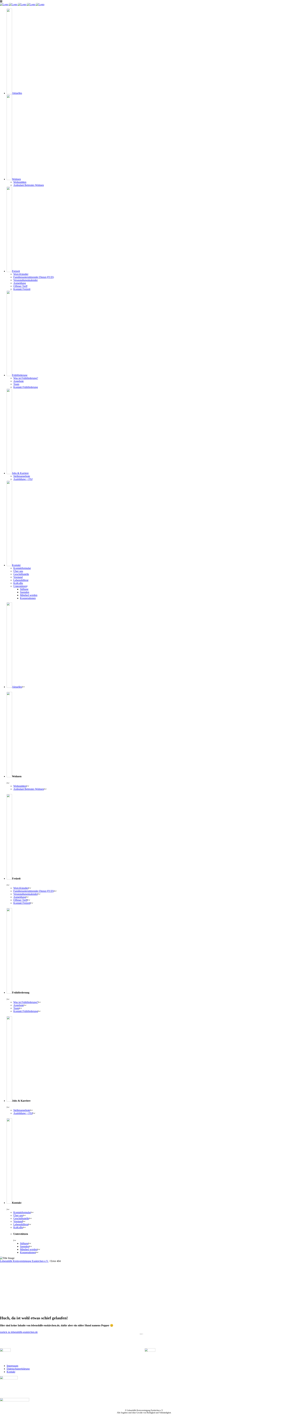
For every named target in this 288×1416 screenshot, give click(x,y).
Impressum (12, 1365)
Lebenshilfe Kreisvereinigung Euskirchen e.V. (24, 1261)
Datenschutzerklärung (18, 1368)
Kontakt (11, 1371)
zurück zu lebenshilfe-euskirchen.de (19, 1332)
